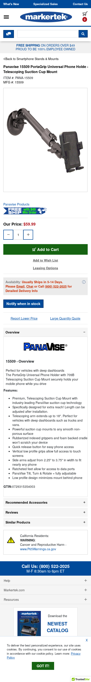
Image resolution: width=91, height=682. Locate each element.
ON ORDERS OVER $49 (45, 47)
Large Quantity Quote (65, 318)
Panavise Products (16, 204)
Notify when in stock (23, 303)
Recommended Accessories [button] (26, 502)
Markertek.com (14, 590)
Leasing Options (45, 268)
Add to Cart (48, 249)
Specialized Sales (45, 4)
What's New (11, 4)
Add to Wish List (45, 260)
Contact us (80, 4)
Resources (11, 599)
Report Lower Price (24, 318)
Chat (29, 286)
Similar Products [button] (18, 522)
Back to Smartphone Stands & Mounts (32, 59)
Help (7, 580)
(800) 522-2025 (56, 286)
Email (20, 286)
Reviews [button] (12, 512)
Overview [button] (12, 332)
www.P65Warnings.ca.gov (38, 549)
